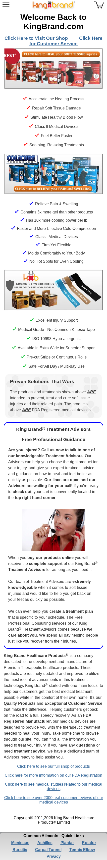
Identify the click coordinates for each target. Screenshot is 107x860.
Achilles (45, 843)
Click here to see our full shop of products (53, 766)
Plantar (67, 843)
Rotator (89, 843)
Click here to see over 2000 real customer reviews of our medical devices (53, 800)
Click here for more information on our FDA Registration (53, 775)
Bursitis (19, 850)
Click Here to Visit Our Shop (36, 38)
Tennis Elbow (82, 850)
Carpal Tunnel (48, 850)
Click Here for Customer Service (66, 41)
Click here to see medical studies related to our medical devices (53, 786)
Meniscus (20, 843)
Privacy (54, 856)
